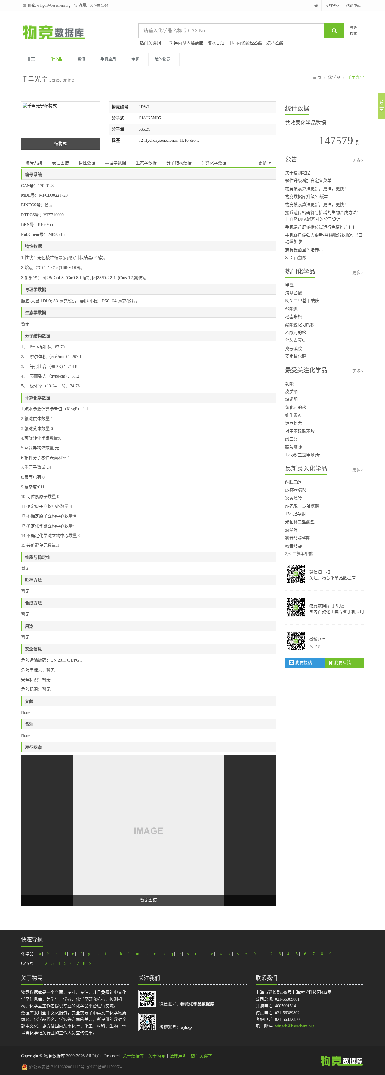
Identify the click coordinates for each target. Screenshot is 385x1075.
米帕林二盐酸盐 (300, 522)
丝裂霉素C (295, 340)
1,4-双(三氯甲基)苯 (302, 455)
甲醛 (289, 285)
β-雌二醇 (293, 482)
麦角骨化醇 (295, 356)
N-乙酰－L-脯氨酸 (302, 506)
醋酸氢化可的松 (300, 325)
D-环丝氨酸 (295, 490)
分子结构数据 (179, 163)
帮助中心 (353, 6)
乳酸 (289, 384)
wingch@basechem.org (53, 5)
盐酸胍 (291, 309)
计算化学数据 (213, 163)
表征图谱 (60, 163)
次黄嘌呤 (293, 498)
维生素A (293, 415)
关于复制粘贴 (297, 173)
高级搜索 (353, 31)
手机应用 (108, 59)
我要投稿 (303, 662)
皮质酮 (291, 391)
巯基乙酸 (274, 43)
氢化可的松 (295, 407)
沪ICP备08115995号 (105, 1067)
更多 (263, 163)
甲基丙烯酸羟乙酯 (245, 43)
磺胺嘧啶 (293, 447)
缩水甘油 (216, 43)
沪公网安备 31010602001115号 (56, 1067)
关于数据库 (133, 1056)
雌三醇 (291, 439)
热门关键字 (201, 1056)
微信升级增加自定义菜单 (308, 180)
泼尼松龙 (293, 423)
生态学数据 (146, 163)
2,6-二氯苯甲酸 (299, 553)
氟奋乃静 (293, 546)
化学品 (56, 59)
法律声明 (178, 1056)
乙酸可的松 (295, 332)
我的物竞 (332, 6)
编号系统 (34, 163)
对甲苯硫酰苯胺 (300, 431)
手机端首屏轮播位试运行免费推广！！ (321, 227)
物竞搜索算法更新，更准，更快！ (316, 189)
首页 (31, 59)
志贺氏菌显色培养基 (304, 250)
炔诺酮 (291, 399)
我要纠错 (342, 662)
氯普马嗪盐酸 (297, 538)
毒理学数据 (115, 163)
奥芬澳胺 (293, 348)
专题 (135, 59)
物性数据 (87, 163)
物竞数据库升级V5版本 (306, 196)
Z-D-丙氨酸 (295, 257)
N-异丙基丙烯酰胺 (186, 43)
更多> (357, 160)
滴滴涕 (291, 530)
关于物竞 (156, 1056)
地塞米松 (293, 316)
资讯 (81, 59)
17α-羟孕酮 (295, 514)
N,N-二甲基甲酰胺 (302, 300)
